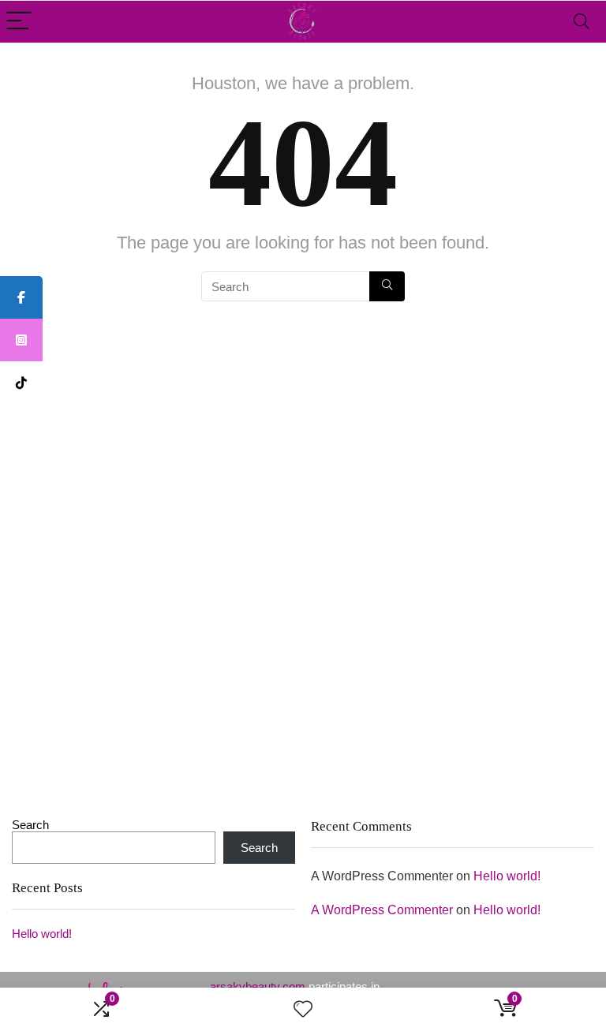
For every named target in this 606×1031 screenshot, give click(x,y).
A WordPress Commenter (382, 910)
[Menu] (19, 22)
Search (30, 824)
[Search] (581, 22)
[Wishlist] (303, 1009)
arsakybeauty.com (257, 986)
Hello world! (42, 933)
